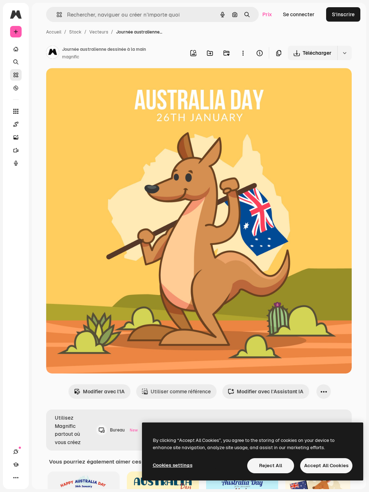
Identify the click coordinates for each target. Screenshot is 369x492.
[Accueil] (16, 49)
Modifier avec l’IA (104, 391)
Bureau (124, 430)
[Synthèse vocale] (16, 163)
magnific (70, 57)
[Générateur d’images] (16, 137)
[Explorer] (16, 88)
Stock (75, 32)
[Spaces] (16, 124)
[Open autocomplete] (56, 14)
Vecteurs (98, 32)
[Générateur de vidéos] (16, 150)
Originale (93, 82)
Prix (267, 14)
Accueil (53, 32)
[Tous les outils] (16, 111)
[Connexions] (16, 451)
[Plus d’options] (243, 53)
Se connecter (299, 14)
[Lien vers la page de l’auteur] (52, 53)
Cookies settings (172, 465)
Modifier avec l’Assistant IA (270, 391)
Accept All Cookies (326, 465)
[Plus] (16, 477)
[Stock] (16, 75)
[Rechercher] (16, 62)
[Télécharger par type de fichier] (344, 53)
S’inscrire (343, 14)
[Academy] (16, 464)
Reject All (270, 465)
